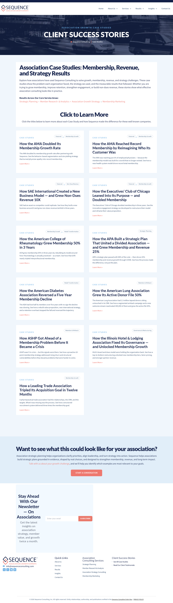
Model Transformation (71, 232)
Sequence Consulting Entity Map (122, 599)
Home (101, 8)
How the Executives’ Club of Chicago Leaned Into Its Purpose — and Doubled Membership (121, 195)
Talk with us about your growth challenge (49, 463)
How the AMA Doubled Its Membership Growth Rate (40, 146)
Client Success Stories (123, 558)
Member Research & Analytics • (55, 101)
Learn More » (25, 164)
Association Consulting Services (93, 559)
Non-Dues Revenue (72, 184)
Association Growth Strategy (86, 101)
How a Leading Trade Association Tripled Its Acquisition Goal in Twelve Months (49, 390)
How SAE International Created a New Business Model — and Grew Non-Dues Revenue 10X (50, 195)
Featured (58, 136)
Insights (151, 8)
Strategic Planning (145, 231)
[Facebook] (14, 569)
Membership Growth (72, 136)
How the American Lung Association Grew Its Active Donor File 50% (121, 292)
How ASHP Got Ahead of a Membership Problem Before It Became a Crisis (44, 342)
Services (125, 8)
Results (138, 8)
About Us (111, 8)
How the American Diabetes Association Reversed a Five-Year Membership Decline (46, 294)
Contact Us (165, 8)
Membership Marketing (114, 101)
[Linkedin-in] (4, 569)
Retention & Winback (144, 283)
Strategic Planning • (29, 101)
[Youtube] (11, 569)
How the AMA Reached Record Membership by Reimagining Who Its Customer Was (121, 148)
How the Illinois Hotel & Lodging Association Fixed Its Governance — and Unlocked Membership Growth (120, 342)
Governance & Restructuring (142, 330)
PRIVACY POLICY (139, 599)
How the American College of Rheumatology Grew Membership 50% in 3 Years (50, 243)
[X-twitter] (7, 569)
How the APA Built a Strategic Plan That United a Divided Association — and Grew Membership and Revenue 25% (121, 245)
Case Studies (27, 137)
